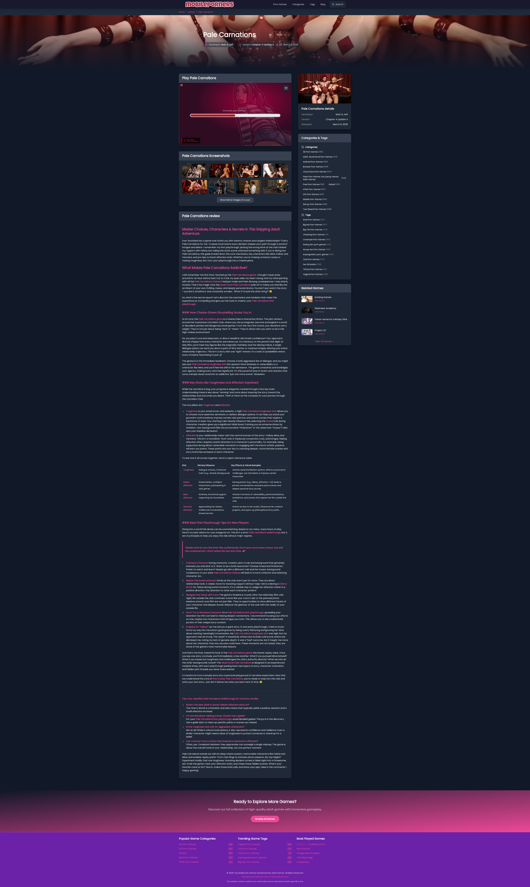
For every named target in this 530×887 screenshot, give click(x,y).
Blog (322, 4)
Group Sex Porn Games (316, 249)
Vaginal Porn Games (315, 274)
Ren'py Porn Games (315, 204)
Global (334, 184)
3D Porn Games (313, 151)
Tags (312, 4)
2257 (244, 876)
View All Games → (324, 341)
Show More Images (235, 199)
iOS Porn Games (313, 194)
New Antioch (303, 848)
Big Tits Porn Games (315, 229)
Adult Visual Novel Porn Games (320, 156)
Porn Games (280, 4)
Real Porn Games (188, 857)
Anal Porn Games (314, 219)
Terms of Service (270, 876)
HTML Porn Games (314, 189)
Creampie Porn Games (316, 239)
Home (182, 12)
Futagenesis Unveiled (308, 853)
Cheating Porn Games (315, 234)
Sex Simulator (312, 264)
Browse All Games (265, 819)
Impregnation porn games (318, 254)
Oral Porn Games (314, 259)
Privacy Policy (254, 876)
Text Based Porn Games (317, 209)
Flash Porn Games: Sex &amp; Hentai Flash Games (324, 178)
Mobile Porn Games (315, 199)
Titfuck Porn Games (315, 269)
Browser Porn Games (315, 166)
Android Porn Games (315, 161)
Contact (284, 876)
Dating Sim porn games (317, 244)
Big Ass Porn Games (315, 224)
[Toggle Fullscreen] (286, 88)
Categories (298, 4)
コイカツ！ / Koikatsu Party (311, 844)
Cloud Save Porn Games (317, 171)
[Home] (209, 4)
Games (191, 12)
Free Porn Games (313, 184)
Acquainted (303, 862)
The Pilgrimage (305, 857)
